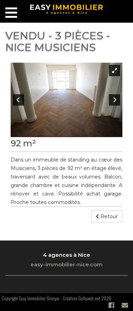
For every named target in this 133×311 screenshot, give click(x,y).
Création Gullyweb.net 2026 (87, 298)
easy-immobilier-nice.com (66, 264)
